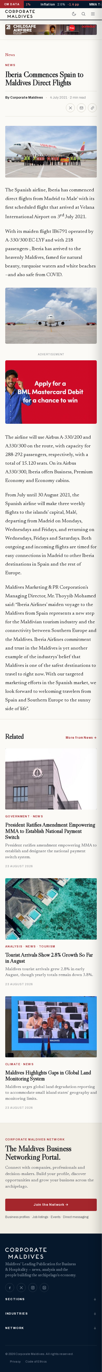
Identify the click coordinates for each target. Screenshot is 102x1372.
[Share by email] (81, 107)
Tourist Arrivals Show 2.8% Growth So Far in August (49, 957)
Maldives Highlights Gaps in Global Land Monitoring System (48, 1075)
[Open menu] (93, 14)
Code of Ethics (36, 1361)
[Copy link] (92, 107)
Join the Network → (50, 1205)
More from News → (81, 737)
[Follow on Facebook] (9, 1287)
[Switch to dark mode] (74, 14)
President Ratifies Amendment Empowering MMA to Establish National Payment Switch (50, 830)
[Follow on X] (21, 1287)
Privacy (15, 1361)
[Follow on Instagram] (32, 1287)
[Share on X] (70, 107)
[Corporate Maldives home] (20, 14)
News (10, 55)
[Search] (83, 14)
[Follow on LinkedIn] (44, 1287)
